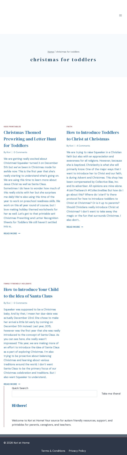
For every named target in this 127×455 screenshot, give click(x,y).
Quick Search (20, 388)
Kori (9, 152)
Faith (69, 126)
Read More (10, 233)
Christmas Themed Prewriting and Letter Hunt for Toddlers (30, 138)
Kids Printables (12, 126)
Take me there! (110, 393)
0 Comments (20, 152)
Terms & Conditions (53, 451)
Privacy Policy (77, 451)
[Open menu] (120, 15)
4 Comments (83, 145)
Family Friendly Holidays (17, 283)
